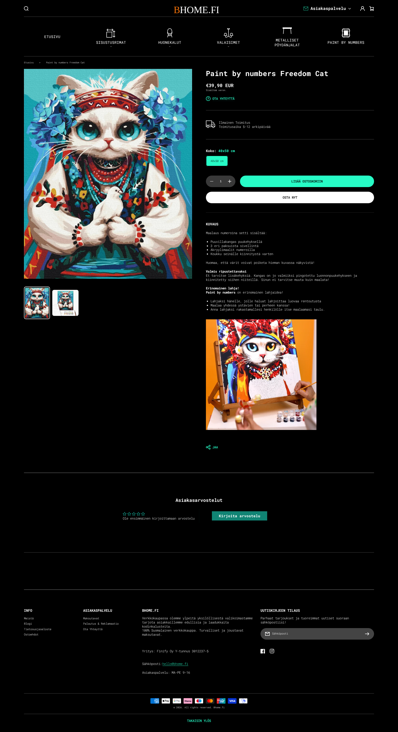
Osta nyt (290, 197)
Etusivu (29, 62)
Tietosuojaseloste (37, 629)
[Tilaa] (368, 634)
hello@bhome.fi (175, 664)
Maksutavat (91, 618)
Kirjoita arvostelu (239, 515)
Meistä (29, 618)
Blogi (28, 623)
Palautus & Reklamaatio (101, 623)
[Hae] (26, 8)
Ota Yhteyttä (92, 629)
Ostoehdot (31, 634)
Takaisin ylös (199, 721)
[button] (290, 447)
